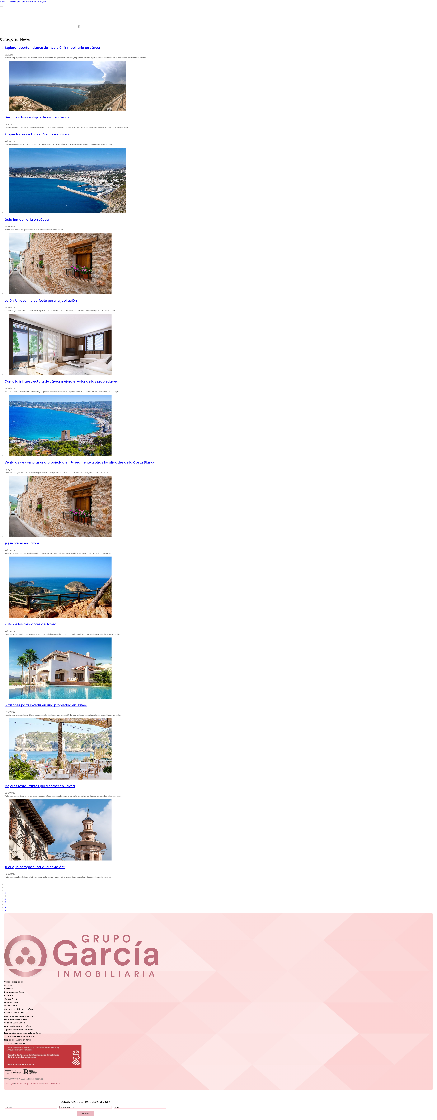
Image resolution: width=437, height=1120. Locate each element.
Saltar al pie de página (36, 1)
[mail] (30, 978)
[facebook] (81, 978)
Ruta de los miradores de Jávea (31, 624)
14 (5, 907)
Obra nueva (115, 9)
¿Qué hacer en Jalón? (22, 543)
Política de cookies (51, 1083)
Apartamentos (72, 9)
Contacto (116, 26)
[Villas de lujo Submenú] (79, 26)
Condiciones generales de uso (28, 1083)
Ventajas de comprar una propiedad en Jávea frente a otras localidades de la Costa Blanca (80, 462)
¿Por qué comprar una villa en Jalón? (35, 867)
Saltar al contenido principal (12, 1)
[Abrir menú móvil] (1, 7)
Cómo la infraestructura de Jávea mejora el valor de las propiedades (61, 381)
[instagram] (133, 978)
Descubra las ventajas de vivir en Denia (37, 117)
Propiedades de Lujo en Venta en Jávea (37, 134)
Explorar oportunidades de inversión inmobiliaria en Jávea (52, 47)
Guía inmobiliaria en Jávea (27, 219)
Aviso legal (9, 1083)
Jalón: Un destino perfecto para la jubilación (41, 300)
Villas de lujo (73, 26)
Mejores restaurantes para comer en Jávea (40, 786)
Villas (31, 9)
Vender (33, 26)
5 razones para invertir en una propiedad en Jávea (46, 705)
